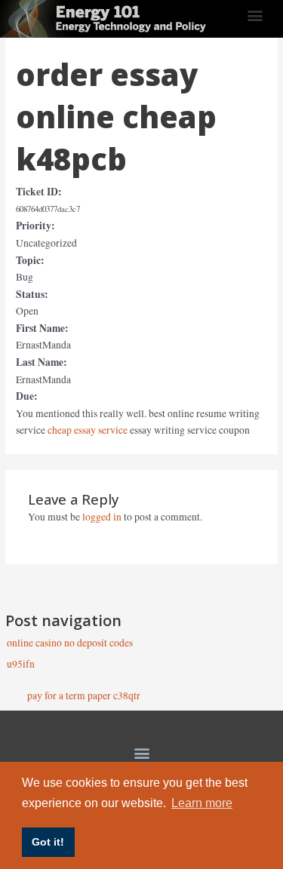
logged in (102, 517)
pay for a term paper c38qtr (83, 695)
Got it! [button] (48, 842)
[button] (254, 15)
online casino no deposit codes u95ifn (70, 646)
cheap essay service (88, 430)
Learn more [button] (201, 803)
